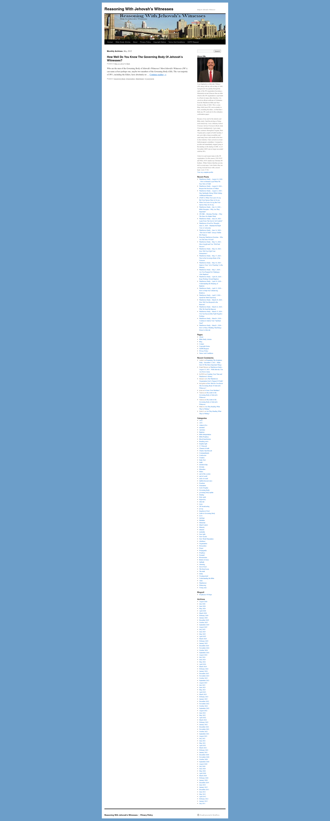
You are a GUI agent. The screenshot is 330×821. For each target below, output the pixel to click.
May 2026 (202, 608)
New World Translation (206, 539)
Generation (202, 485)
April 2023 (202, 692)
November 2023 (204, 676)
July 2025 (202, 629)
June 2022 (202, 713)
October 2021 (203, 731)
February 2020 (203, 778)
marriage (202, 518)
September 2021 (204, 734)
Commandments (204, 453)
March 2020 (203, 775)
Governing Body (119, 79)
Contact (110, 42)
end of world (203, 476)
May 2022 (202, 715)
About (135, 42)
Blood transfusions (205, 439)
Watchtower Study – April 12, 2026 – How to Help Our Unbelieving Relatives (210, 290)
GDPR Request (193, 42)
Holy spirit (202, 497)
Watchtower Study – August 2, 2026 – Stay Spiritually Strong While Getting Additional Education (211, 193)
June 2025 (202, 632)
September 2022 (204, 708)
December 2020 (204, 755)
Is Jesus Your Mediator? (212, 390)
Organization (130, 79)
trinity (201, 574)
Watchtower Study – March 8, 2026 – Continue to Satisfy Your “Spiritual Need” (210, 320)
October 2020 (203, 759)
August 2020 (203, 764)
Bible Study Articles (123, 42)
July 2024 (202, 657)
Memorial (202, 523)
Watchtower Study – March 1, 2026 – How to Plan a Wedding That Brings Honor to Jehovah (210, 327)
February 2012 (203, 799)
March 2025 (203, 639)
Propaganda (203, 550)
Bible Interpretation (205, 434)
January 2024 (203, 671)
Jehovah (201, 502)
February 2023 (203, 697)
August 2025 (203, 627)
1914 (200, 420)
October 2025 (203, 622)
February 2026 (203, 615)
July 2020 (202, 766)
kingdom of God (204, 511)
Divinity (201, 467)
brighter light (203, 444)
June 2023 (202, 687)
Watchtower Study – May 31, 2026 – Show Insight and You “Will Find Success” (210, 244)
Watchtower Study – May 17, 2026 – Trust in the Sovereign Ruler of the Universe (210, 258)
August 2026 (203, 601)
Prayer (201, 548)
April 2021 (202, 745)
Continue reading (158, 74)
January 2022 (203, 724)
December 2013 (204, 789)
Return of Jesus (204, 560)
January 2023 (203, 699)
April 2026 (202, 611)
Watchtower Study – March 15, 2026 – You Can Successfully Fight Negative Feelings (211, 313)
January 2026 (203, 618)
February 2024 (203, 669)
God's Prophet (203, 488)
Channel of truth (204, 448)
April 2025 (202, 636)
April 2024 (202, 664)
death (201, 462)
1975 (200, 423)
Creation (201, 458)
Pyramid (201, 555)
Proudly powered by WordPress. (210, 815)
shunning (202, 564)
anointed (201, 427)
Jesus (201, 504)
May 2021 (202, 743)
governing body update (206, 492)
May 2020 (202, 771)
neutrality (202, 532)
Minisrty (202, 527)
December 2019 (204, 782)
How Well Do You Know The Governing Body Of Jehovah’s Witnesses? (145, 58)
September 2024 (204, 652)
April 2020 (202, 773)
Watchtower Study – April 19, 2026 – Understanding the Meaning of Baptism (210, 283)
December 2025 (204, 620)
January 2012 (203, 801)
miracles (201, 529)
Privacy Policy (145, 42)
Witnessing (202, 585)
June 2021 (202, 741)
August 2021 (203, 736)
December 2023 (204, 673)
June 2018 (202, 785)
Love (200, 516)
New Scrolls (203, 536)
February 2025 (203, 641)
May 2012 (202, 794)
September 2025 (204, 625)
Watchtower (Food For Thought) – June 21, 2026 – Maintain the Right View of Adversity (210, 225)
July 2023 (202, 685)
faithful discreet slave (205, 481)
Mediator (202, 520)
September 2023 (204, 680)
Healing (201, 495)
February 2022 (203, 722)
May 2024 (202, 662)
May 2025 (202, 634)
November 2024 (204, 648)
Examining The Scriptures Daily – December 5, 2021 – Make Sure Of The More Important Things (210, 362)
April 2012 (202, 796)
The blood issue (204, 569)
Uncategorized (203, 576)
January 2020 (203, 780)
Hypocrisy (202, 499)
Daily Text (202, 460)
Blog (200, 341)
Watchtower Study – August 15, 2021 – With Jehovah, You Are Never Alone (211, 369)
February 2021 (203, 750)
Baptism (201, 432)
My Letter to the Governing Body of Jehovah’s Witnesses (208, 395)
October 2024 (203, 650)
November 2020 (204, 757)
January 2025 (203, 643)
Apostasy (202, 430)
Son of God (203, 567)
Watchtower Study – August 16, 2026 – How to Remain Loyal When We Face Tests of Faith (210, 181)
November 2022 (204, 704)
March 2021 (203, 748)
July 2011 (202, 803)
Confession (202, 455)
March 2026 (203, 613)
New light (202, 534)
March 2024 (203, 666)
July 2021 (202, 738)
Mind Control (203, 525)
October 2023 (203, 678)
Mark (128, 64)
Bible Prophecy (204, 437)
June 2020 (202, 768)
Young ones (203, 587)
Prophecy (202, 553)
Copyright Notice (159, 42)
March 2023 (203, 694)
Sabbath (201, 562)
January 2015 (203, 787)
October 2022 (203, 706)
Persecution (202, 546)
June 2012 (202, 792)
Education (202, 469)
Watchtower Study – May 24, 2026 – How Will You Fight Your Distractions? (210, 251)
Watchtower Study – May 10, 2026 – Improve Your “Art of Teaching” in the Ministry (211, 265)
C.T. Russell (203, 446)
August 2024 (203, 655)
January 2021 (203, 752)
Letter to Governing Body (207, 513)
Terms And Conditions (176, 42)
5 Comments (149, 79)
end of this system (204, 474)
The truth (202, 571)
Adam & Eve (203, 425)
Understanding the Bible (206, 578)
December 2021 (204, 727)
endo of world (203, 478)
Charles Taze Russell (205, 451)
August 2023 (203, 683)
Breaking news (203, 441)
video (201, 581)
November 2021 (204, 729)
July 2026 (202, 604)
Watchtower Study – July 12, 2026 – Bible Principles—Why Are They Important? (210, 209)
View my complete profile (205, 172)
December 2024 (204, 646)
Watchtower (140, 79)
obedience (202, 541)
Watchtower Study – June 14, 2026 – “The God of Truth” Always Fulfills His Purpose (210, 232)
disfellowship (203, 464)
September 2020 (204, 762)
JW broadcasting (204, 506)
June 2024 (202, 659)
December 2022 (204, 701)
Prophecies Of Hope (205, 594)
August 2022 (203, 710)
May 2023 (202, 690)
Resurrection (203, 557)
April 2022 (202, 717)
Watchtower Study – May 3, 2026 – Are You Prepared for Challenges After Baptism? (210, 272)
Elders (201, 471)
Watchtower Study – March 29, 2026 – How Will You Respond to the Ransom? (211, 302)
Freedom (202, 483)
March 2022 (203, 720)
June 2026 (202, 606)
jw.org (201, 509)
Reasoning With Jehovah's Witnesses (138, 8)
